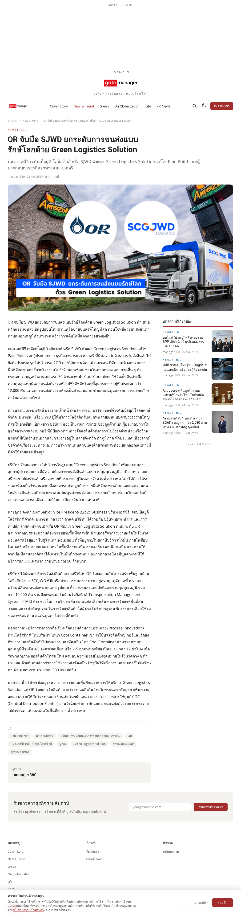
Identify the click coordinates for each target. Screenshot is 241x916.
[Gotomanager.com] (120, 82)
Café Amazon (19, 736)
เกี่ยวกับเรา (92, 852)
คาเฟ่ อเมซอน (44, 736)
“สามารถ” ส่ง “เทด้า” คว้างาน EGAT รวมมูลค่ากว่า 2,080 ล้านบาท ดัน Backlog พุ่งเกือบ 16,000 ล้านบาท (185, 422)
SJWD (62, 744)
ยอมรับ (223, 902)
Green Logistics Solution (90, 744)
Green (104, 106)
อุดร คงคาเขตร (20, 752)
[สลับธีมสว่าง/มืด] (204, 106)
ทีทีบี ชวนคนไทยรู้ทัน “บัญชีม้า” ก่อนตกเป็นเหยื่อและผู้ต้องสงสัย (185, 367)
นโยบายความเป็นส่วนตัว (28, 910)
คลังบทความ (171, 852)
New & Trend (83, 106)
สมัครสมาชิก (221, 106)
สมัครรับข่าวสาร (211, 807)
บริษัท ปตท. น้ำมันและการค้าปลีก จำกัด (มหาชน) (90, 736)
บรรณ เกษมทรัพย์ (123, 744)
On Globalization (127, 106)
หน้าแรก (12, 120)
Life (148, 106)
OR (130, 736)
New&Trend (30, 120)
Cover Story (59, 106)
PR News (163, 106)
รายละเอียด (201, 903)
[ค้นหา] (194, 106)
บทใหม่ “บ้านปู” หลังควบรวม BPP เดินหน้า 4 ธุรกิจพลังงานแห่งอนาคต (184, 342)
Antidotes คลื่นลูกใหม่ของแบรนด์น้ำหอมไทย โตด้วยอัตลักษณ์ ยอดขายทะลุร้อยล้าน (183, 395)
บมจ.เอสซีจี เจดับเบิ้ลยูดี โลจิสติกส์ (31, 744)
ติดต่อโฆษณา (93, 859)
